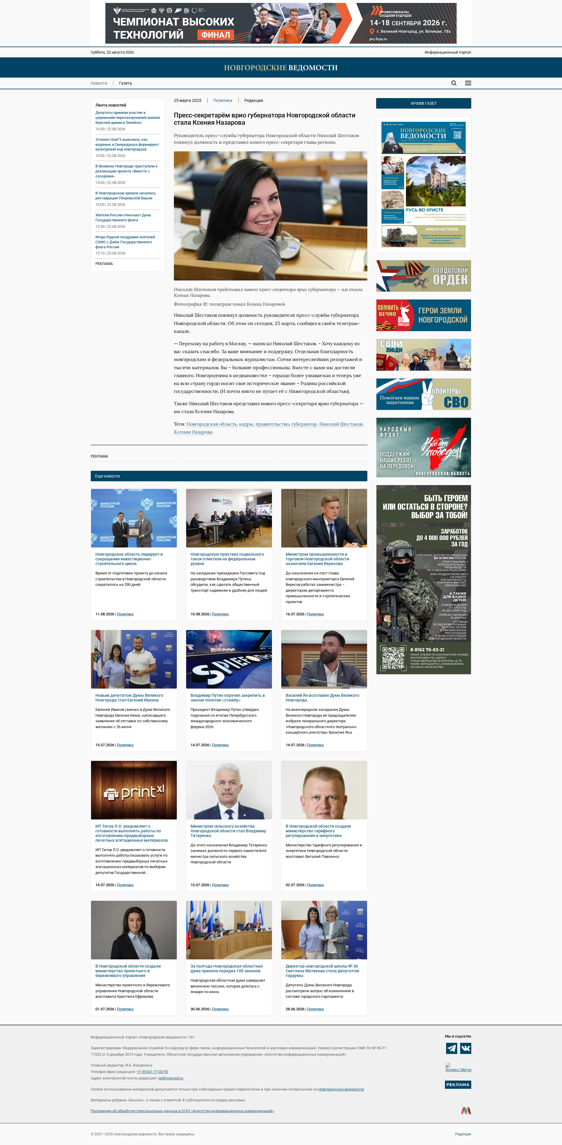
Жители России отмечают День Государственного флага (123, 217)
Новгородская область (211, 424)
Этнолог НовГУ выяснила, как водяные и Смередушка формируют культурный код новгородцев (127, 144)
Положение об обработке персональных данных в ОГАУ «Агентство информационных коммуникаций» (182, 1111)
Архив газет (424, 103)
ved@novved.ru (170, 1078)
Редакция (463, 1134)
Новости (99, 83)
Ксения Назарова (193, 432)
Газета (125, 83)
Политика (222, 100)
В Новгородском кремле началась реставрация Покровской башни (125, 195)
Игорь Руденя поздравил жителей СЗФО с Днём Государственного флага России (125, 242)
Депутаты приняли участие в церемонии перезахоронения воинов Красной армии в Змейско (127, 117)
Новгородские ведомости (341, 1089)
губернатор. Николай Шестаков (326, 424)
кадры (246, 424)
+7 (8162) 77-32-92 (152, 1071)
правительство (272, 424)
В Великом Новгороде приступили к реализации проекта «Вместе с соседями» (126, 171)
